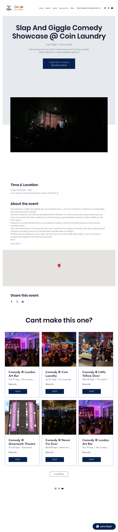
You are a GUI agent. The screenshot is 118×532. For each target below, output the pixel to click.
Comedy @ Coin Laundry (57, 373)
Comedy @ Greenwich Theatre (22, 442)
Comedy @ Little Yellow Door (94, 373)
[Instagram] (105, 8)
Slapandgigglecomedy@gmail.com (89, 8)
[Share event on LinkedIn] (23, 302)
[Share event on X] (17, 302)
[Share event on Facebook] (11, 302)
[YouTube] (112, 8)
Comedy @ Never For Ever (58, 442)
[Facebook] (108, 8)
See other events (59, 65)
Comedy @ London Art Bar (22, 373)
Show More (15, 243)
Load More (59, 474)
